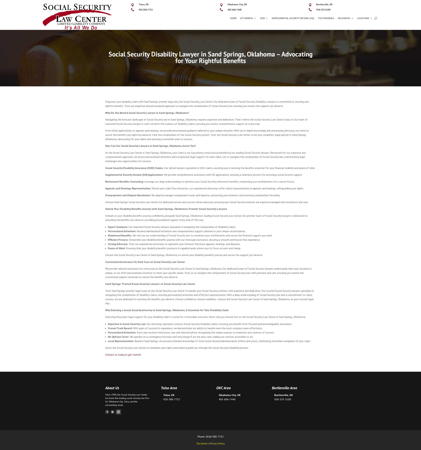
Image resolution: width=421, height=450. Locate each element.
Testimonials (326, 18)
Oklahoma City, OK (237, 4)
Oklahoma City (116, 401)
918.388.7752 (146, 9)
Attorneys (246, 18)
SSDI (262, 18)
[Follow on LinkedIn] (112, 412)
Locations (363, 18)
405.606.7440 (234, 9)
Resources (344, 18)
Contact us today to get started (123, 354)
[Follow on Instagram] (118, 412)
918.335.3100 (323, 9)
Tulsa (126, 401)
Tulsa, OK (144, 4)
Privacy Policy (217, 443)
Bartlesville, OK (324, 4)
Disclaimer (202, 443)
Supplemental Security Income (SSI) (293, 18)
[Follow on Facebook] (107, 412)
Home (233, 18)
